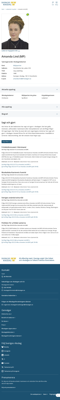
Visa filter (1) (6, 142)
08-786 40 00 (7, 276)
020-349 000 (7, 287)
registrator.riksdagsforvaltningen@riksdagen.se (18, 305)
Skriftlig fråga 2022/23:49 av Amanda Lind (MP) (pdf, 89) (20, 217)
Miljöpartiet (17, 65)
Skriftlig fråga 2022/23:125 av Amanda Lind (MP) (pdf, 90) (20, 192)
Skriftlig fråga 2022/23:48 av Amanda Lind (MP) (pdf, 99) (20, 242)
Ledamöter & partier (11, 9)
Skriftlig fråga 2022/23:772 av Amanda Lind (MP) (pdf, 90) (20, 166)
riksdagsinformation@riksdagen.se (14, 290)
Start (3, 9)
